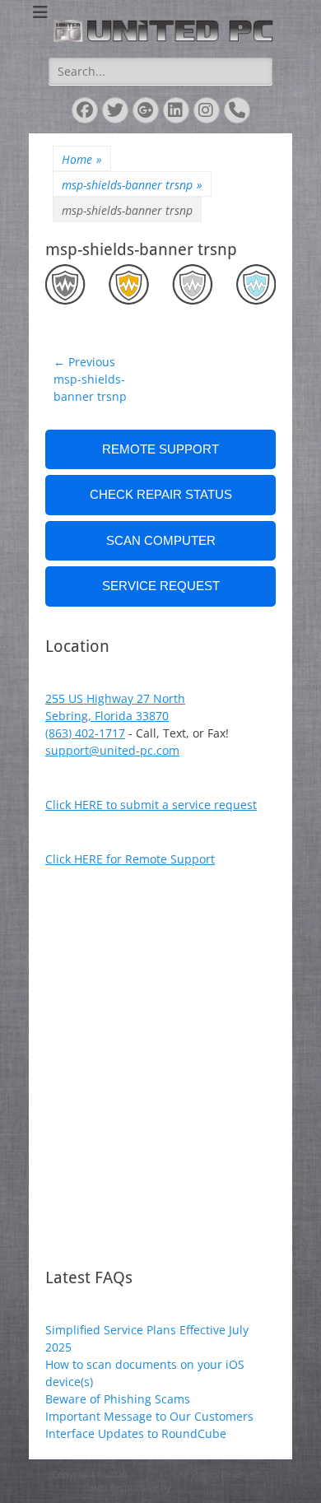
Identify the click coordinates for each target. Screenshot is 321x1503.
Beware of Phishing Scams (117, 1399)
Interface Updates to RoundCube (135, 1433)
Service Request (161, 586)
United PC (151, 1474)
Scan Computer (161, 540)
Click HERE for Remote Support (130, 859)
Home (82, 159)
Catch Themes (206, 1487)
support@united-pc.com (112, 750)
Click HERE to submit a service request (151, 804)
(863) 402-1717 (85, 733)
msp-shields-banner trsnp (132, 185)
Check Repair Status (161, 494)
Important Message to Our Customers (149, 1416)
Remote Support (160, 449)
